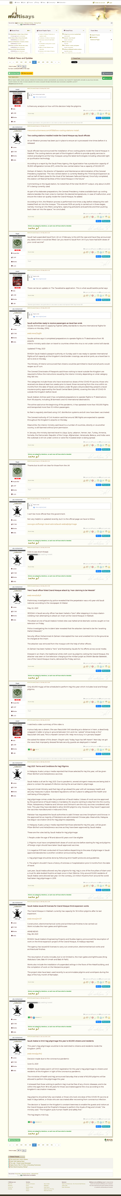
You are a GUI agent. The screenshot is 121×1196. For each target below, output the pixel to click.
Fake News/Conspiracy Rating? (19, 1167)
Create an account (100, 2)
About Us (10, 1183)
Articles (27, 1188)
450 (47, 62)
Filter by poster (27, 73)
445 (26, 62)
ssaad (17, 89)
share (99, 118)
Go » (24, 66)
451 (52, 62)
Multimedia (62, 2)
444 (21, 62)
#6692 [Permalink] (31, 126)
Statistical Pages (95, 39)
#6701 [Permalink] (31, 720)
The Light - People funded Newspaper (20, 1163)
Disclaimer (10, 1185)
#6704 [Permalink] (31, 998)
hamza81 (68, 36)
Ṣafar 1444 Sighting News (17, 1161)
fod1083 (19, 43)
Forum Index (20, 22)
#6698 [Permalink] (31, 547)
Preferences (108, 73)
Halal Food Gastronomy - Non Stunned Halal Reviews (73, 1183)
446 (30, 62)
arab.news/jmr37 (34, 919)
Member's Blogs (29, 1187)
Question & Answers (30, 1183)
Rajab (17, 233)
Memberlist (94, 37)
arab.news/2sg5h (34, 333)
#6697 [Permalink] (31, 498)
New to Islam (47, 1183)
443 (17, 62)
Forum (27, 1185)
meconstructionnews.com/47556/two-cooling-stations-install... (53, 130)
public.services (69, 51)
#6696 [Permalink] (31, 461)
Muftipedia (46, 1185)
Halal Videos (46, 1187)
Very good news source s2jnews (19, 1159)
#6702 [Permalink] (31, 761)
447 (34, 62)
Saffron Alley (64, 1185)
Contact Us (10, 1187)
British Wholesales (66, 1187)
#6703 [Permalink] (31, 901)
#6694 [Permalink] (31, 270)
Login (110, 2)
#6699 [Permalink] (31, 585)
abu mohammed (21, 36)
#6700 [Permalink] (31, 682)
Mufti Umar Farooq (48, 1190)
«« (10, 62)
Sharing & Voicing (29, 22)
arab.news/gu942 (34, 1054)
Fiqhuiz (27, 1190)
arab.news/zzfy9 (34, 595)
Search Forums (95, 35)
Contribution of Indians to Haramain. (47, 37)
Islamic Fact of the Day (49, 1188)
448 (39, 62)
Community (51, 2)
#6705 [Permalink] (31, 1036)
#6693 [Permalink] (31, 232)
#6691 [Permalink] (31, 88)
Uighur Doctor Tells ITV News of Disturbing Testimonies (25, 1165)
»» (58, 62)
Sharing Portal (37, 22)
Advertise (10, 1188)
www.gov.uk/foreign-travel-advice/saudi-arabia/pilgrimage (52, 524)
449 (43, 62)
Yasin (67, 43)
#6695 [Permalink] (31, 308)
